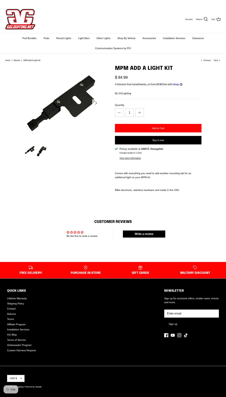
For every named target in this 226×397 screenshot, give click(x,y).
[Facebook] (6, 2)
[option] (62, 103)
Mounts (17, 60)
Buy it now (158, 140)
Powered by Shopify (33, 387)
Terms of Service (16, 339)
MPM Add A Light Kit (31, 60)
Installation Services (174, 38)
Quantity (119, 105)
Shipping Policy (15, 303)
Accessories (149, 38)
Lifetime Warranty (17, 298)
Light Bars (84, 38)
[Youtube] (11, 2)
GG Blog (12, 334)
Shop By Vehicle (126, 38)
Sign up (173, 324)
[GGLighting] (20, 19)
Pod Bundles (29, 38)
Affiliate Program (16, 324)
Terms (10, 319)
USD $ (214, 3)
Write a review (144, 233)
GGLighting (124, 93)
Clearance (198, 38)
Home (7, 60)
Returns (11, 314)
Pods (46, 38)
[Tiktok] (21, 2)
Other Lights (103, 38)
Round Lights (63, 38)
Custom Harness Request (21, 350)
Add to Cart (158, 128)
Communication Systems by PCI (113, 48)
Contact (11, 308)
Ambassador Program (19, 345)
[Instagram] (16, 2)
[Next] (96, 103)
